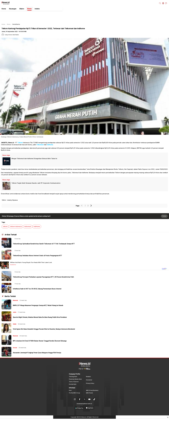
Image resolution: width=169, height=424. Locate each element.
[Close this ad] (167, 417)
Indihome (50, 144)
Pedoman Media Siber (75, 379)
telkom (5, 226)
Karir (70, 390)
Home (4, 9)
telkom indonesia (16, 226)
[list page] (79, 409)
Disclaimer (89, 380)
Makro (21, 9)
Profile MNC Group (74, 393)
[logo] (7, 3)
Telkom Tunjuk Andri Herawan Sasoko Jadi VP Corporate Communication (36, 183)
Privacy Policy (90, 383)
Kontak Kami (72, 384)
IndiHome (37, 226)
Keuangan (12, 9)
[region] (84, 15)
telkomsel (27, 226)
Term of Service (74, 381)
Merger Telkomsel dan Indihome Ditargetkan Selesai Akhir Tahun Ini (34, 158)
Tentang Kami (73, 376)
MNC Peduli (89, 393)
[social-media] (74, 399)
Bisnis (29, 9)
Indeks (37, 9)
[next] (91, 206)
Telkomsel (40, 144)
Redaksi (88, 376)
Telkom (20, 142)
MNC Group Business (92, 390)
